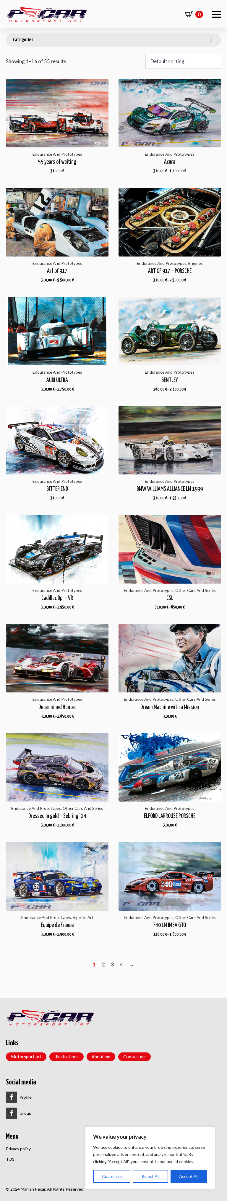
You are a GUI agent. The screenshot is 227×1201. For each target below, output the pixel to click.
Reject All (150, 1176)
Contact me (134, 1056)
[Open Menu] (216, 14)
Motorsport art (26, 1056)
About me (101, 1056)
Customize (112, 1176)
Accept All (188, 1176)
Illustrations (66, 1056)
